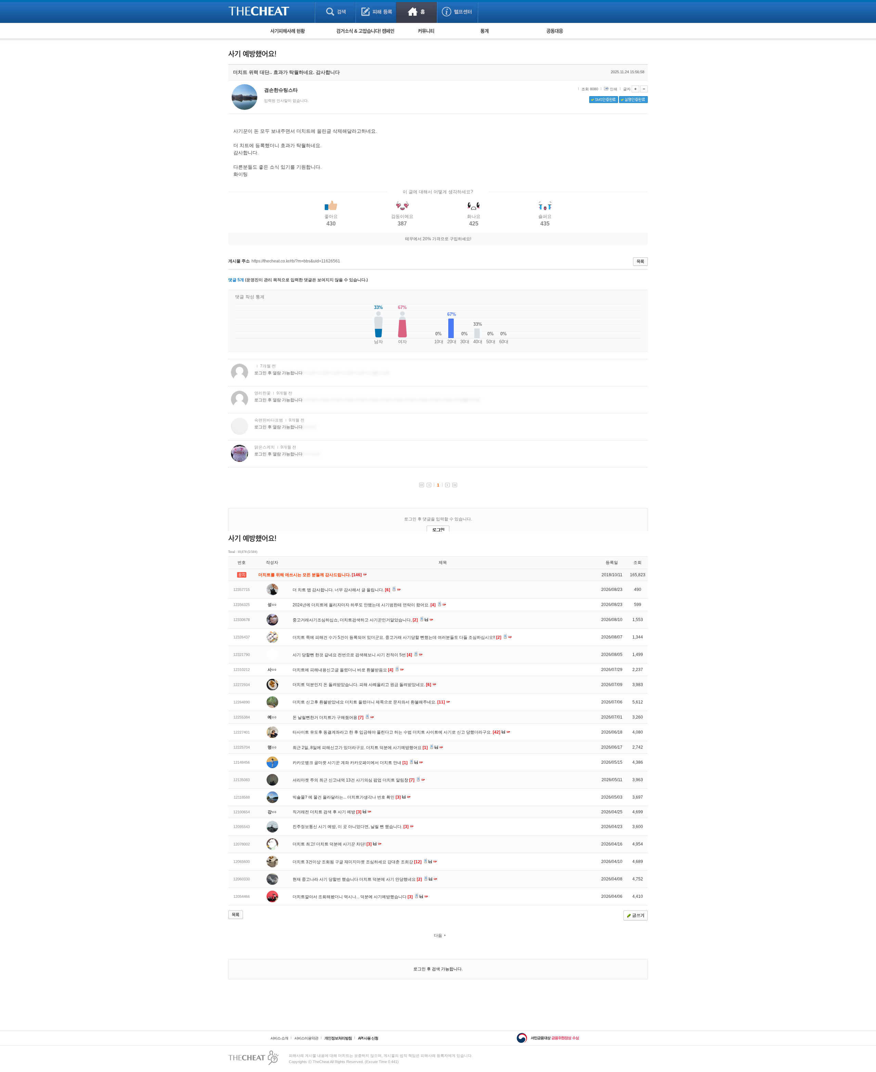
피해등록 (376, 11)
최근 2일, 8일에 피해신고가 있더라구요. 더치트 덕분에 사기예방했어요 (360, 747)
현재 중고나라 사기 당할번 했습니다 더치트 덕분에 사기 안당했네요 (357, 879)
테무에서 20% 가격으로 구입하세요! (438, 238)
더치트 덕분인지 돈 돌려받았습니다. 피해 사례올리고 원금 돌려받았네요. (362, 684)
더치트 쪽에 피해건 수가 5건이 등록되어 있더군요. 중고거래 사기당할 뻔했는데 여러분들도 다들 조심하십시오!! (397, 637)
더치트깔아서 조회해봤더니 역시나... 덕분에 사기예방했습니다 (353, 896)
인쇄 (613, 89)
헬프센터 (457, 11)
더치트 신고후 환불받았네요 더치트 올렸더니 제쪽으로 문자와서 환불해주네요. (369, 702)
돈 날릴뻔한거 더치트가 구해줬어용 (328, 717)
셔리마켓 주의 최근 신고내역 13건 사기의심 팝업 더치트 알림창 (353, 780)
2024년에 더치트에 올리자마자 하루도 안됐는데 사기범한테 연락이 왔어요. (364, 605)
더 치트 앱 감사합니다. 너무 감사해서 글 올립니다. (341, 589)
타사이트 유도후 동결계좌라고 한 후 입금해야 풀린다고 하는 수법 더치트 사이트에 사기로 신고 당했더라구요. (396, 732)
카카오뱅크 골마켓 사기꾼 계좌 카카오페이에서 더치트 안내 (350, 762)
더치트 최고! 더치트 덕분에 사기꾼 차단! (332, 844)
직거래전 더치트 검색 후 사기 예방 (327, 812)
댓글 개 (236, 279)
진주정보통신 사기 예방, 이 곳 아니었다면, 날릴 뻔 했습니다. (351, 826)
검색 (335, 11)
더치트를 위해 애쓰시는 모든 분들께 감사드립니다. (310, 574)
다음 (438, 935)
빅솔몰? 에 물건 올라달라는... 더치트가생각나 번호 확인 (347, 797)
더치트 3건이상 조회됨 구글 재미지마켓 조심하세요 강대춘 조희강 (357, 862)
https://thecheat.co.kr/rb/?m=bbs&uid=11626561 (296, 261)
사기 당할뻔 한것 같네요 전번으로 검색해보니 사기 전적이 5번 (352, 655)
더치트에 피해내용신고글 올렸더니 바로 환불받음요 (343, 670)
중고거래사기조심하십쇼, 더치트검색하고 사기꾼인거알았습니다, (355, 620)
